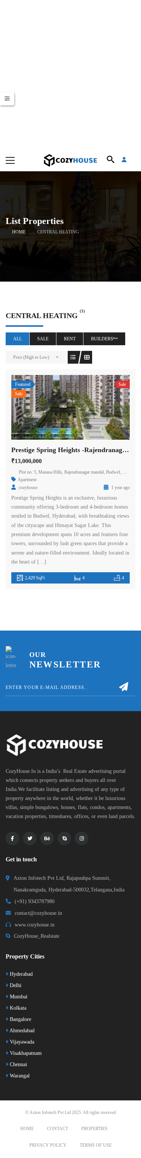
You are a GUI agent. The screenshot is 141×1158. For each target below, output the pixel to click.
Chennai (17, 1064)
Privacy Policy (48, 1145)
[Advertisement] (70, 74)
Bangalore (19, 1019)
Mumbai (17, 997)
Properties (94, 1128)
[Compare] (87, 407)
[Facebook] (12, 838)
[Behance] (47, 838)
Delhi (14, 985)
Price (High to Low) (31, 357)
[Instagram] (81, 838)
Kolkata (17, 1008)
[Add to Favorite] (70, 407)
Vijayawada (21, 1042)
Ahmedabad (21, 1030)
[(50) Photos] (54, 407)
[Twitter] (29, 838)
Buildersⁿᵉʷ (104, 338)
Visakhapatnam (25, 1053)
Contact (57, 1128)
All (17, 338)
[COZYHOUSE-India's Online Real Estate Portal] (70, 160)
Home (19, 232)
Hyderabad (20, 974)
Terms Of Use (96, 1145)
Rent (70, 338)
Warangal (19, 1076)
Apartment (27, 479)
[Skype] (64, 838)
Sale (43, 338)
